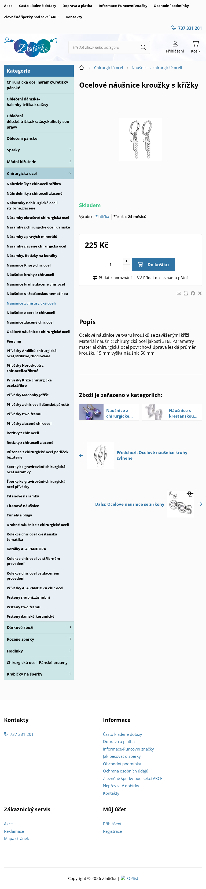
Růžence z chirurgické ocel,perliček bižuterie (37, 454)
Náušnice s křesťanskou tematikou (37, 293)
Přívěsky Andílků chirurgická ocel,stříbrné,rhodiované (32, 353)
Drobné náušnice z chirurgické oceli (38, 524)
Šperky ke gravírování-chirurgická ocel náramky (36, 469)
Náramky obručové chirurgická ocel (38, 217)
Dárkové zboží (20, 627)
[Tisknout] (186, 293)
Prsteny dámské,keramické (30, 616)
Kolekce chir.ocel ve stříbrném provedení (33, 561)
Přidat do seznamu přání (165, 277)
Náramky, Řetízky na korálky (32, 255)
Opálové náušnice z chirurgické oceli (38, 331)
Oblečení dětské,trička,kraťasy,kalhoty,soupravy (38, 121)
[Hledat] (143, 47)
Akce (8, 5)
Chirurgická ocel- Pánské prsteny (37, 662)
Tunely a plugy (19, 515)
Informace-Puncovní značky (123, 5)
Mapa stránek (16, 838)
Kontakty (74, 16)
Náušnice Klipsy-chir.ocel (29, 265)
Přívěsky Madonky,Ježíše (28, 394)
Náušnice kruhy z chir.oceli (30, 274)
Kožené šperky (20, 639)
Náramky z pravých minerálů (32, 236)
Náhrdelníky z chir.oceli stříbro (34, 183)
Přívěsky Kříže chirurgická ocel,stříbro (29, 383)
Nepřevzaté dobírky (121, 785)
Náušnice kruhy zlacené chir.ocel (36, 284)
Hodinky (15, 651)
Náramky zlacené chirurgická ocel (36, 246)
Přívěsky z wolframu (24, 413)
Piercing (14, 341)
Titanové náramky (23, 496)
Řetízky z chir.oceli (23, 432)
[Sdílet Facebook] (193, 293)
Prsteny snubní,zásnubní (28, 597)
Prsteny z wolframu (24, 607)
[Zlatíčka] (31, 47)
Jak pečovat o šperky (122, 756)
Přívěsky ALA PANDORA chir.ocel (35, 588)
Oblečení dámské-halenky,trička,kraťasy (27, 101)
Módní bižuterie (21, 161)
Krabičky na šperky (24, 674)
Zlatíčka (102, 216)
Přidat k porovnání (115, 277)
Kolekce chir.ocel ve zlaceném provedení (33, 576)
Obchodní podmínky (171, 5)
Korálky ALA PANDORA (26, 548)
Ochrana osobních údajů (125, 771)
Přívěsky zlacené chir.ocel (29, 423)
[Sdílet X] (200, 293)
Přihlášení (112, 823)
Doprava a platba (77, 5)
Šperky (13, 149)
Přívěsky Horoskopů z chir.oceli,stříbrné (25, 368)
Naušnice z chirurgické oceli (31, 303)
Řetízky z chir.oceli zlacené (30, 442)
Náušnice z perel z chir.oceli (31, 312)
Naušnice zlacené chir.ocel (30, 322)
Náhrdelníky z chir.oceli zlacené (34, 193)
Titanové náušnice (23, 505)
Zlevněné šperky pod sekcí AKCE (31, 16)
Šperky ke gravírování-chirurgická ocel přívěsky (36, 484)
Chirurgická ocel (22, 173)
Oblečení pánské (22, 138)
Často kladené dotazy (37, 5)
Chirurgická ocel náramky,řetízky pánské (37, 85)
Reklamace (14, 831)
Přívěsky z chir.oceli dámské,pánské (38, 404)
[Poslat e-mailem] (179, 293)
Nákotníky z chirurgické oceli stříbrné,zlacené (32, 205)
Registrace (112, 831)
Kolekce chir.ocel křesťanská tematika (32, 537)
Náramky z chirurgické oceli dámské (38, 227)
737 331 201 (190, 28)
